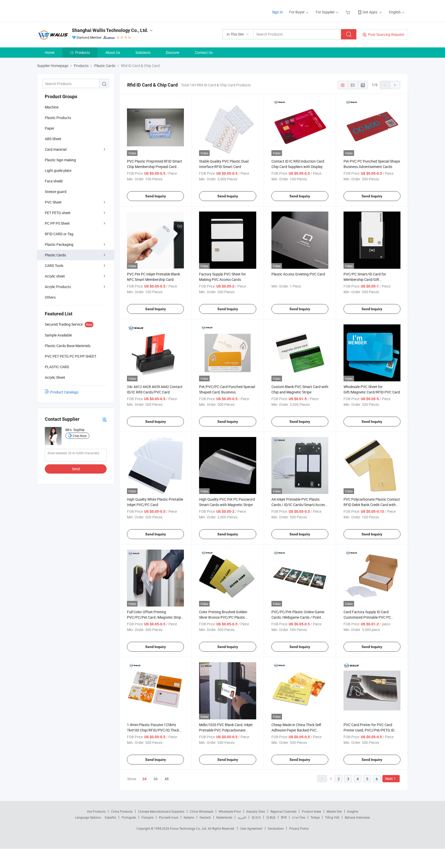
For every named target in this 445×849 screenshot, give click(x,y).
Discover (172, 52)
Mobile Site (334, 811)
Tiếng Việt (332, 817)
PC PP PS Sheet (57, 223)
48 (167, 778)
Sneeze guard (55, 191)
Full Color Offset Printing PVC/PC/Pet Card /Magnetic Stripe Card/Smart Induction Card (155, 617)
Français (147, 817)
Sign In (277, 12)
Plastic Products (58, 117)
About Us (112, 52)
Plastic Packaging (59, 244)
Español (110, 817)
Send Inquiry (155, 196)
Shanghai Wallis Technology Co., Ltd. (110, 30)
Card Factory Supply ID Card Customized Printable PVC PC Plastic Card (367, 617)
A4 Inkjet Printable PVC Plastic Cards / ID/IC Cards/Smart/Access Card (299, 504)
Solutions (142, 52)
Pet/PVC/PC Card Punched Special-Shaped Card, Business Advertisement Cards (227, 392)
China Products (122, 811)
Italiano (189, 817)
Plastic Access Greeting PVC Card (298, 274)
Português (129, 817)
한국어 (256, 817)
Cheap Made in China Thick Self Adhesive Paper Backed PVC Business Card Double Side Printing (299, 730)
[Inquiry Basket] (348, 12)
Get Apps (370, 12)
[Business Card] (104, 419)
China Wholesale (201, 811)
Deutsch (205, 817)
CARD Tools (54, 265)
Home (49, 52)
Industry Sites (255, 811)
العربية (242, 817)
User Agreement (251, 828)
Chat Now (80, 436)
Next (389, 778)
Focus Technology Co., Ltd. (189, 828)
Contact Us (204, 52)
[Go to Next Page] (395, 85)
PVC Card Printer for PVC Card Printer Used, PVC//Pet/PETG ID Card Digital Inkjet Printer (369, 730)
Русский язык (168, 817)
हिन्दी (284, 817)
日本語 (271, 817)
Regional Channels (283, 811)
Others (50, 297)
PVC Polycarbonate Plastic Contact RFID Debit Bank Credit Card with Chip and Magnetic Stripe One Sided (372, 504)
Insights (352, 811)
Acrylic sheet (55, 276)
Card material (55, 149)
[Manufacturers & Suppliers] (70, 10)
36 (155, 778)
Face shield (54, 181)
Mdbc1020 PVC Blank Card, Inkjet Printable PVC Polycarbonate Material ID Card (226, 730)
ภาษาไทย (298, 817)
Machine (51, 107)
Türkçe (315, 817)
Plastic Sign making (60, 159)
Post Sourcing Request (386, 34)
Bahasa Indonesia (357, 817)
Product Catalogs (64, 392)
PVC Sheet (53, 202)
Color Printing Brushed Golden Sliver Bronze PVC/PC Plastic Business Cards (223, 617)
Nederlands (224, 817)
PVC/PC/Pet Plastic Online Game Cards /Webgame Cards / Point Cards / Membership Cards (297, 617)
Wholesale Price (230, 811)
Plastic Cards (55, 255)
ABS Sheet (53, 138)
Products (82, 52)
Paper (49, 128)
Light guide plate (58, 170)
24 (144, 779)
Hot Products (96, 811)
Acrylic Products (58, 286)
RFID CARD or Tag (59, 233)
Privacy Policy (299, 828)
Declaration (276, 828)
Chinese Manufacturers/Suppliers (161, 811)
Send (76, 468)
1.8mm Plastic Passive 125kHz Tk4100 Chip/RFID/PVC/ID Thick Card (153, 730)
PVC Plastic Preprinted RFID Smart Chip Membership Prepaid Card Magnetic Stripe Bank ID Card (154, 166)
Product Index (311, 811)
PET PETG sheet (58, 212)
